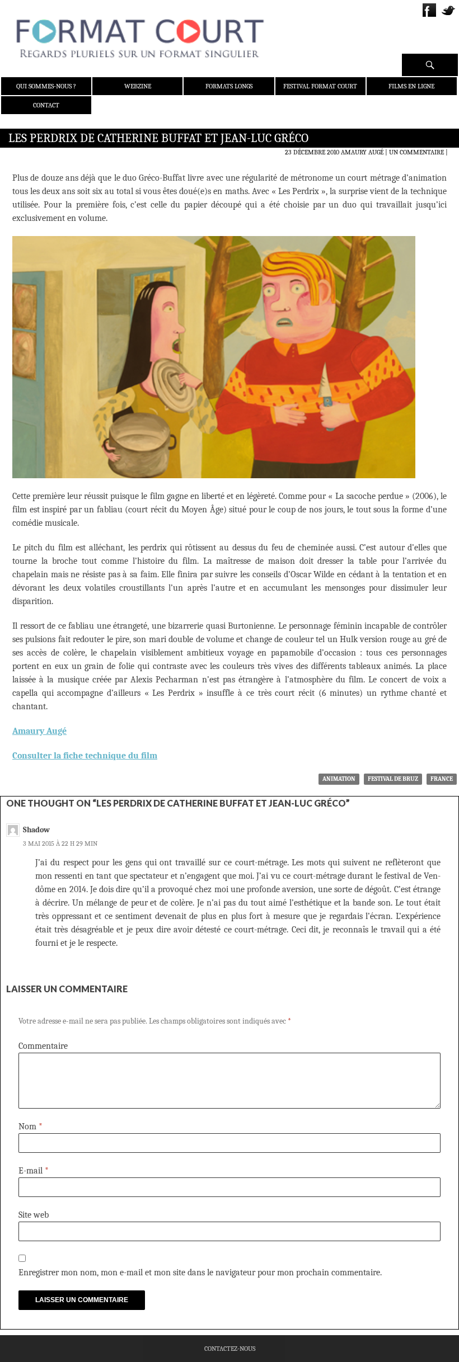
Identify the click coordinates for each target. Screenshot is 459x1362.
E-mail (33, 1171)
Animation (338, 779)
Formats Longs (228, 86)
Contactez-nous (229, 1348)
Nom (30, 1126)
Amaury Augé (362, 152)
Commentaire (43, 1046)
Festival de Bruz (393, 779)
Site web (33, 1215)
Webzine (137, 86)
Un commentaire (416, 152)
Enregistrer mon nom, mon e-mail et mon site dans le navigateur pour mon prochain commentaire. (200, 1272)
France (441, 779)
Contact (46, 105)
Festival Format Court (320, 86)
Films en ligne (411, 86)
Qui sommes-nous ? (46, 86)
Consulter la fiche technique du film (84, 756)
